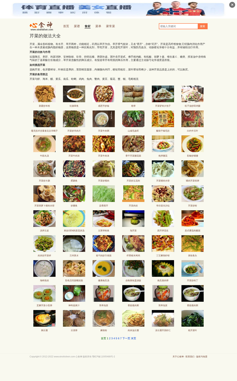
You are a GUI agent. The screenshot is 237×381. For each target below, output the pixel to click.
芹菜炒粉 (192, 205)
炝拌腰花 (162, 155)
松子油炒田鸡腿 (192, 106)
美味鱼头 (192, 255)
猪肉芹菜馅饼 (192, 180)
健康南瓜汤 (103, 280)
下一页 (126, 338)
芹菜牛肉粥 (103, 131)
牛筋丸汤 (44, 155)
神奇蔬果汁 (74, 305)
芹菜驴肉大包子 (163, 106)
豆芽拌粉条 (103, 230)
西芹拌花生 (162, 230)
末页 (133, 338)
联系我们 (190, 356)
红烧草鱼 (74, 106)
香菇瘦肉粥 (133, 305)
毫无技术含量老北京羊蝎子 (44, 131)
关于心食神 (178, 356)
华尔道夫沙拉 (163, 205)
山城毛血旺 (133, 131)
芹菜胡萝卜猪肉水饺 (44, 205)
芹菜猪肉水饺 (163, 180)
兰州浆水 (74, 255)
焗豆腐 (44, 330)
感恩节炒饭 (103, 106)
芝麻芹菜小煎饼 (44, 305)
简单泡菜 (103, 305)
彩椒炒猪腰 (192, 155)
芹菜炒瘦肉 (103, 180)
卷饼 (133, 106)
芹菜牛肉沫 (74, 155)
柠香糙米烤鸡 (133, 255)
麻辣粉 (103, 330)
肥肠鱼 (74, 180)
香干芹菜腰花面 (133, 155)
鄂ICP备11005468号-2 (103, 356)
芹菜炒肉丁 (192, 280)
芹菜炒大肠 (44, 180)
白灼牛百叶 (192, 131)
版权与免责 (201, 356)
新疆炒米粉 (44, 106)
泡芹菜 (133, 230)
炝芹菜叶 (192, 330)
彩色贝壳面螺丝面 (74, 280)
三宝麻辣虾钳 (163, 255)
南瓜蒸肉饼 (162, 280)
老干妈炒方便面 (103, 255)
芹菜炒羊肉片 (74, 131)
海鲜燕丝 (44, 280)
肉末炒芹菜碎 (44, 255)
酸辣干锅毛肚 (163, 131)
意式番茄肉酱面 (192, 230)
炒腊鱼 (74, 205)
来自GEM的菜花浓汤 (74, 230)
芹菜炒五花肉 (133, 180)
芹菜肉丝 (133, 205)
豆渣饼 (74, 330)
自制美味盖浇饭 (133, 280)
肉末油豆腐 (133, 330)
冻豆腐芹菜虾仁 (163, 330)
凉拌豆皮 (44, 230)
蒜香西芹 (103, 205)
